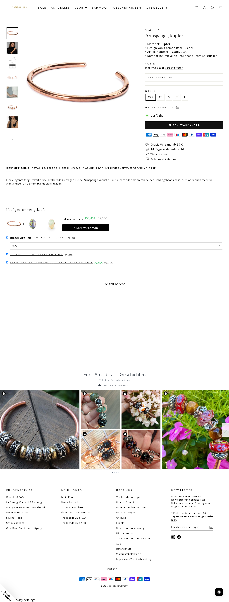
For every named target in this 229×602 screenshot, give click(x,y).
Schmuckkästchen (72, 507)
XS (160, 97)
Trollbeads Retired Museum (133, 538)
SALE (42, 7)
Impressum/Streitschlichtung (134, 559)
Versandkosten (174, 67)
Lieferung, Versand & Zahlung (24, 502)
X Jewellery (157, 7)
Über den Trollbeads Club (76, 512)
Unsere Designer (126, 512)
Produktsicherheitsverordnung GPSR (126, 168)
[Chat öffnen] (219, 592)
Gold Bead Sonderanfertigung (24, 528)
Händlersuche (124, 533)
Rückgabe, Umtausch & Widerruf (25, 507)
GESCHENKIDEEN (127, 7)
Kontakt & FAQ (15, 497)
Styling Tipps (14, 517)
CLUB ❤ (81, 7)
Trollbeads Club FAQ (73, 517)
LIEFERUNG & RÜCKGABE (76, 168)
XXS (150, 97)
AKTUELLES (60, 7)
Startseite (151, 30)
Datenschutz (123, 548)
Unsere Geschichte (127, 502)
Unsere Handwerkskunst (131, 507)
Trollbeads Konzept (128, 497)
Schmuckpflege (15, 522)
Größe (151, 90)
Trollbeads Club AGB (73, 522)
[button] (9, 592)
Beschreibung (160, 77)
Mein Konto (68, 497)
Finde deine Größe (17, 512)
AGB (118, 543)
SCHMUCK (100, 7)
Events (120, 522)
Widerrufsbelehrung (128, 553)
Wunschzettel (69, 502)
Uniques (121, 517)
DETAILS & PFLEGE (44, 168)
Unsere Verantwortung (130, 528)
